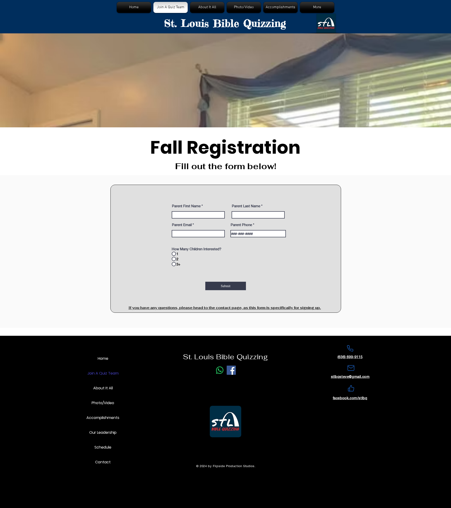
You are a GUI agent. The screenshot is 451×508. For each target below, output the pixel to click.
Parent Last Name (246, 206)
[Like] (351, 388)
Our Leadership (103, 432)
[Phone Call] (219, 370)
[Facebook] (231, 370)
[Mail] (351, 368)
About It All (103, 388)
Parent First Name (186, 206)
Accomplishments (102, 417)
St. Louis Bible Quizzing (225, 23)
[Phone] (350, 348)
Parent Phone (241, 225)
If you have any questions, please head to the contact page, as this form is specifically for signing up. (224, 307)
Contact (103, 462)
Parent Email (182, 225)
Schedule (102, 447)
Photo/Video (103, 403)
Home (103, 358)
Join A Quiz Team (103, 373)
